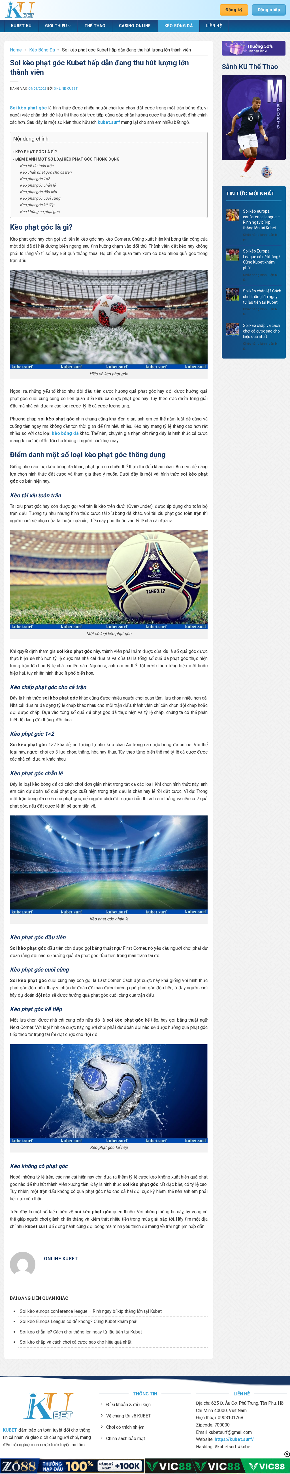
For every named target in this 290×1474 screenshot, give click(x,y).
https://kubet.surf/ (234, 1439)
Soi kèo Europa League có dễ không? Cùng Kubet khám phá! (79, 1321)
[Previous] (230, 127)
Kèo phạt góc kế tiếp (37, 204)
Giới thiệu (56, 25)
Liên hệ (214, 25)
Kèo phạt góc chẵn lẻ (38, 185)
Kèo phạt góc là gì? (36, 152)
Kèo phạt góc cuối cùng (40, 198)
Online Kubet (66, 88)
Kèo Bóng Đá (179, 25)
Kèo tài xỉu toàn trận (37, 165)
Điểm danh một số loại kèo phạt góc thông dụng (67, 159)
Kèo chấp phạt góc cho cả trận (46, 172)
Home (16, 50)
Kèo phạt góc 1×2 (35, 178)
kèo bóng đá (65, 433)
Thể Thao (94, 25)
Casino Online (135, 25)
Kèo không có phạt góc (39, 211)
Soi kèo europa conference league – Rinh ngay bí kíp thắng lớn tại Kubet (91, 1311)
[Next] (278, 127)
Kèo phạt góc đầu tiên (38, 191)
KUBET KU (21, 25)
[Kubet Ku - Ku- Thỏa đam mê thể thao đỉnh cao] (19, 10)
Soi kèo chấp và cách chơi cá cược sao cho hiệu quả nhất (75, 1342)
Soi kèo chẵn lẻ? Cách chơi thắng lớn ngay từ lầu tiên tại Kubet (81, 1332)
